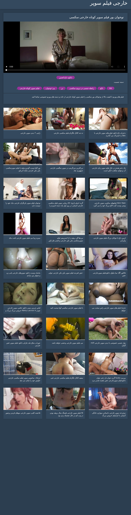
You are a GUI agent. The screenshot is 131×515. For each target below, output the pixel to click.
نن (62, 88)
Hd (110, 88)
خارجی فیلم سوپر (109, 3)
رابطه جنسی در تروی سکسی (81, 88)
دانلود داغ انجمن (65, 77)
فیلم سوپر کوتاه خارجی (29, 88)
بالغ (101, 88)
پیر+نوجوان (50, 88)
